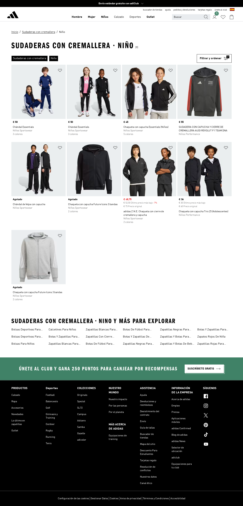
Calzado (119, 17)
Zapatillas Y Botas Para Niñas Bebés (174, 337)
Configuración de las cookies (73, 498)
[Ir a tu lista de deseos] (223, 17)
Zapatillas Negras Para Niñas (137, 344)
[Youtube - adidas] (217, 444)
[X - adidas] (217, 416)
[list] (104, 58)
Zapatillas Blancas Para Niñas (63, 344)
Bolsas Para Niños (23, 343)
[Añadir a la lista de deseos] (60, 71)
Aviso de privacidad (130, 498)
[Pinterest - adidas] (217, 425)
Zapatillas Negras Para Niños (174, 330)
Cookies (114, 498)
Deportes (135, 17)
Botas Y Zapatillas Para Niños (211, 330)
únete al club (221, 10)
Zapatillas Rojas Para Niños (210, 344)
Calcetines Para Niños (62, 329)
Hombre (77, 17)
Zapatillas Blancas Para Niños (100, 330)
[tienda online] (13, 15)
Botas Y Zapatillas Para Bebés (63, 337)
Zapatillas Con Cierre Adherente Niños (99, 337)
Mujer (91, 17)
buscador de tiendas (152, 10)
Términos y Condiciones (156, 498)
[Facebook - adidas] (217, 396)
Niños (104, 17)
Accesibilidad (177, 498)
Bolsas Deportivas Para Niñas (26, 330)
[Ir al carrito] (231, 17)
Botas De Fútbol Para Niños (136, 330)
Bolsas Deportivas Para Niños (26, 337)
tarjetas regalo (205, 10)
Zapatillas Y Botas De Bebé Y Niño (177, 344)
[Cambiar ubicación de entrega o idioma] (232, 10)
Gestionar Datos (99, 498)
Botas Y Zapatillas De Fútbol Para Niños (136, 337)
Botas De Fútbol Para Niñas (99, 344)
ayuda (168, 10)
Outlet (151, 17)
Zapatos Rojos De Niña (211, 336)
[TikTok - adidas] (217, 435)
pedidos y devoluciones (184, 10)
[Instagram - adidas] (217, 406)
